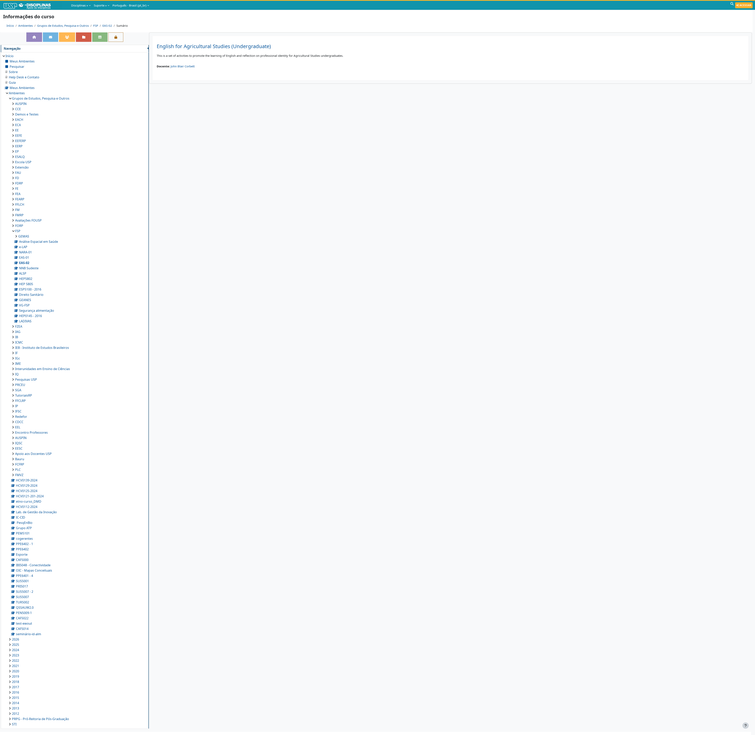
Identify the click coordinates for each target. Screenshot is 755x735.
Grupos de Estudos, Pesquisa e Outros (63, 25)
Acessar (745, 5)
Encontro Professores (31, 432)
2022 (15, 660)
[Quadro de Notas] (100, 37)
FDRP (19, 183)
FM (17, 210)
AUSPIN (21, 104)
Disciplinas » (79, 5)
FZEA (18, 326)
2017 (15, 687)
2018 (15, 682)
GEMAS (23, 236)
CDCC (19, 422)
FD (17, 178)
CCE (18, 109)
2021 (15, 666)
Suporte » (100, 5)
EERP (19, 146)
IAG (17, 332)
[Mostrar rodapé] (745, 725)
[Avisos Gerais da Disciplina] (50, 37)
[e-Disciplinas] (33, 5)
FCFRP (19, 464)
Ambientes (25, 25)
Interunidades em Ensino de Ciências (42, 369)
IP (16, 406)
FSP (95, 25)
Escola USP (23, 162)
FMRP (19, 215)
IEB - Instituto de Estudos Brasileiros (42, 348)
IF (16, 353)
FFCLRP (20, 401)
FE (16, 188)
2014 (15, 703)
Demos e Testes (27, 114)
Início (10, 25)
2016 (15, 692)
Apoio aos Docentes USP (33, 454)
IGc (17, 358)
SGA (18, 390)
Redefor (21, 416)
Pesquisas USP (26, 379)
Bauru (19, 459)
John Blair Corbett (183, 66)
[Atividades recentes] (83, 37)
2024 (15, 650)
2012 (15, 713)
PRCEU (20, 385)
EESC (18, 448)
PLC (18, 469)
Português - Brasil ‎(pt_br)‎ (129, 5)
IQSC (18, 443)
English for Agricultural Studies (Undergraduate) (214, 46)
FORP (19, 226)
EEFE (18, 135)
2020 (15, 671)
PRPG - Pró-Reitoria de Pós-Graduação (40, 719)
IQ (17, 374)
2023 (15, 655)
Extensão (22, 167)
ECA (18, 125)
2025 (15, 644)
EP (17, 151)
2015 (15, 698)
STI (14, 724)
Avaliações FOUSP (28, 220)
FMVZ (19, 475)
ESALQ (20, 157)
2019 (15, 676)
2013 (15, 708)
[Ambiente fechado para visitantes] (115, 37)
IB (16, 337)
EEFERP (20, 141)
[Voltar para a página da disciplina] (34, 37)
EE (17, 130)
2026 (15, 639)
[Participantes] (67, 37)
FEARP (19, 199)
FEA (17, 194)
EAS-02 (107, 25)
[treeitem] (74, 390)
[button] (732, 5)
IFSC (18, 411)
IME (18, 363)
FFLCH (19, 204)
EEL (17, 427)
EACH (19, 119)
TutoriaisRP (23, 395)
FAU (18, 172)
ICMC (19, 342)
